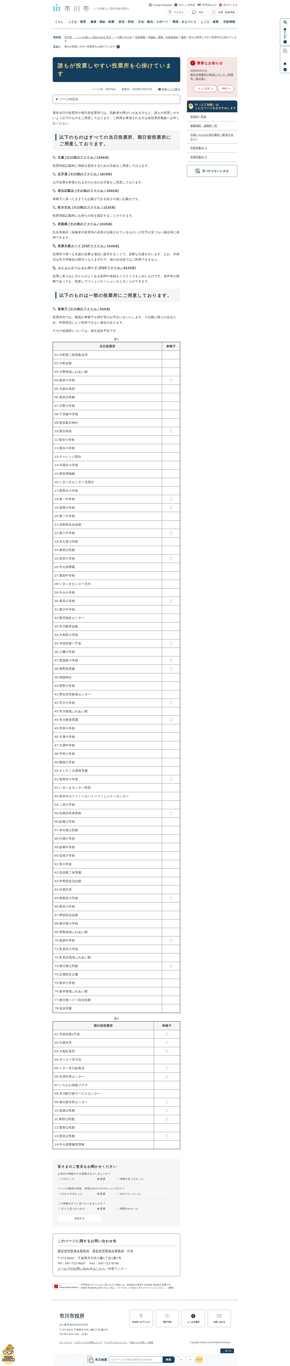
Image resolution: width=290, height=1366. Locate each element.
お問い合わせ (219, 1322)
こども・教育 (77, 21)
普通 (102, 1178)
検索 (168, 1359)
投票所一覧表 (198, 116)
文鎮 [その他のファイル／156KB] (83, 157)
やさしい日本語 (187, 5)
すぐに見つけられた (73, 1208)
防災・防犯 (126, 21)
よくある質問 (193, 1322)
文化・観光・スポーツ (153, 21)
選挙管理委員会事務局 (73, 1251)
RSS (224, 88)
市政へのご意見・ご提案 (141, 1342)
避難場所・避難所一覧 (203, 125)
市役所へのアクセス (141, 1322)
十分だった (68, 1178)
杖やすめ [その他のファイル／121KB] (87, 207)
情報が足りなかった (132, 1178)
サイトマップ (65, 1342)
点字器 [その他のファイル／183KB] (85, 174)
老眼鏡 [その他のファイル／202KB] (85, 224)
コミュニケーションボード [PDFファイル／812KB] (97, 267)
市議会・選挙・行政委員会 (163, 37)
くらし (59, 21)
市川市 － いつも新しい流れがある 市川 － (89, 37)
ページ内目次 (68, 99)
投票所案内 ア (198, 157)
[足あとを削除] (118, 47)
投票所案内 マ (198, 148)
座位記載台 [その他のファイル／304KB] (88, 190)
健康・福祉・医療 (102, 21)
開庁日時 (167, 1322)
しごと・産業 (210, 21)
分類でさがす (124, 37)
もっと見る (204, 88)
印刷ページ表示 (171, 89)
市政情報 (229, 21)
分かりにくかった (130, 1193)
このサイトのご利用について (88, 1342)
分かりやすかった (72, 1193)
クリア (199, 1359)
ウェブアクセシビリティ (116, 1342)
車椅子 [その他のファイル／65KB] (84, 309)
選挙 (183, 37)
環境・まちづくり (185, 21)
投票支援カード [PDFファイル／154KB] (88, 246)
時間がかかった (129, 1208)
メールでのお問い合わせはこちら (81, 1268)
